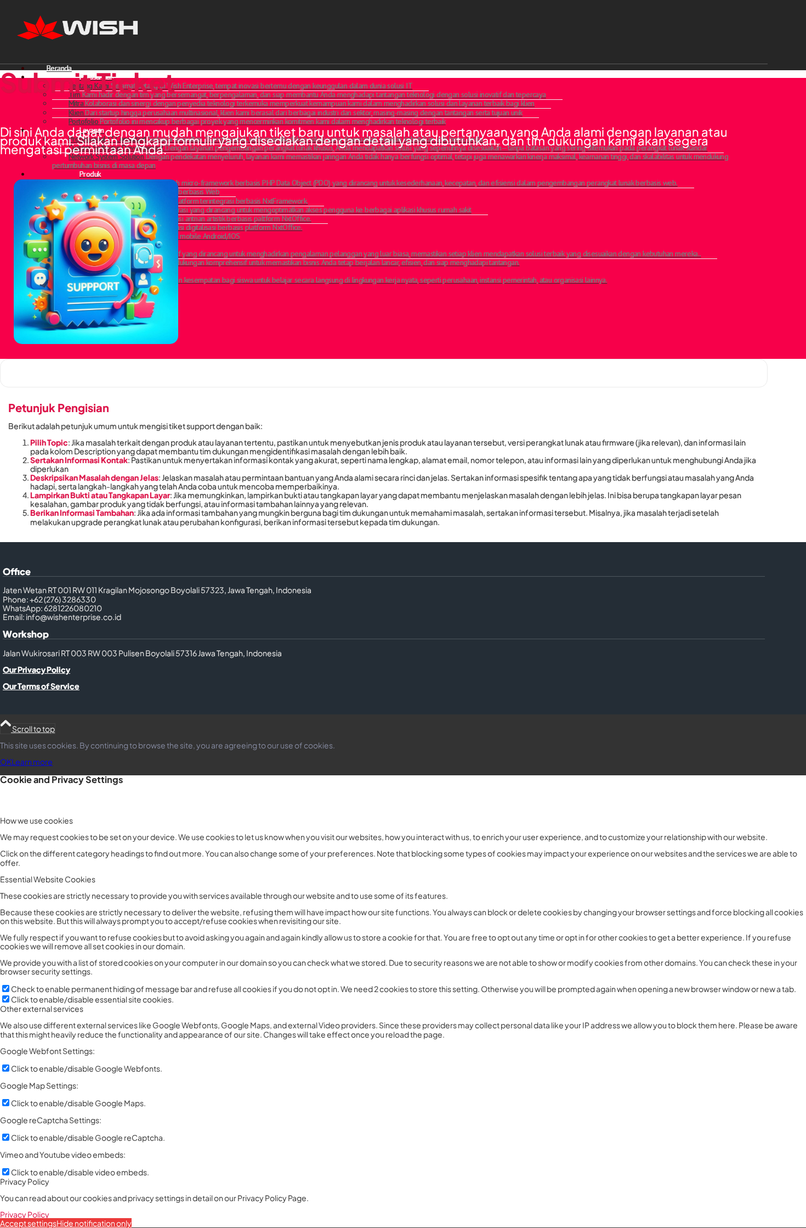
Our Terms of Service (41, 686)
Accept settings (28, 1223)
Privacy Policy (24, 1214)
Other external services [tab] (41, 1008)
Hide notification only (94, 1223)
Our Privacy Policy (36, 669)
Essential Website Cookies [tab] (47, 879)
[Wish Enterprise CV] (82, 52)
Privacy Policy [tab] (24, 1181)
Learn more (32, 762)
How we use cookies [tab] (36, 820)
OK (6, 762)
